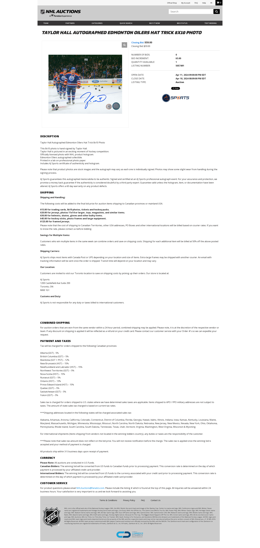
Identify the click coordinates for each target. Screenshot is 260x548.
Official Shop (172, 3)
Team (45, 23)
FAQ (196, 3)
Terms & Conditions (108, 500)
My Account (185, 3)
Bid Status (182, 23)
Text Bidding (210, 23)
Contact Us (155, 500)
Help (204, 3)
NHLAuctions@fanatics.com (90, 488)
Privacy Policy (129, 500)
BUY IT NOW (154, 23)
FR (211, 3)
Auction (180, 82)
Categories (97, 23)
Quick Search (126, 23)
